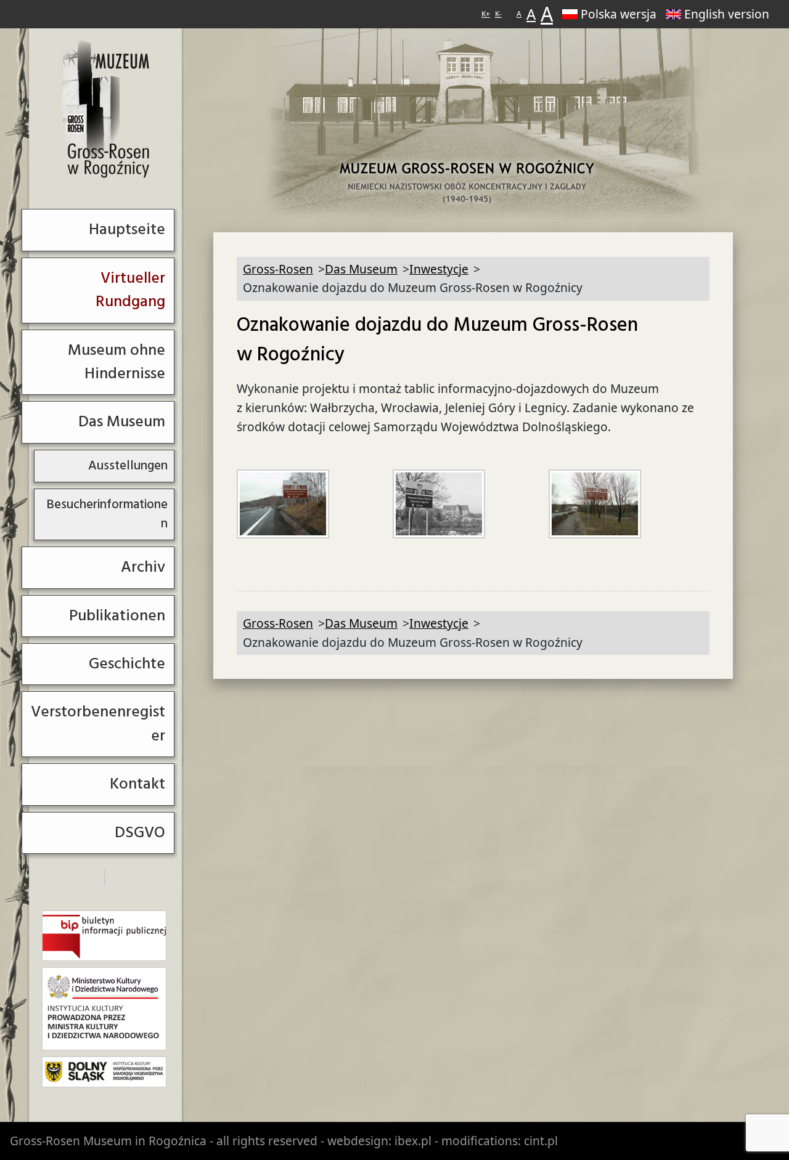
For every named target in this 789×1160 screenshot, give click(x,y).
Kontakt (137, 784)
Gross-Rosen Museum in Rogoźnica (108, 1140)
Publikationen (117, 616)
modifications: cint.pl (499, 1140)
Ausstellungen (128, 465)
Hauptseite (127, 229)
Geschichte (127, 664)
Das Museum (121, 421)
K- (498, 14)
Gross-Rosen (106, 110)
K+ (485, 14)
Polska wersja (618, 14)
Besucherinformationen (107, 514)
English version (726, 14)
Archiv (143, 567)
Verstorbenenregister (98, 723)
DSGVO (140, 832)
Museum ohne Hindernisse (116, 361)
